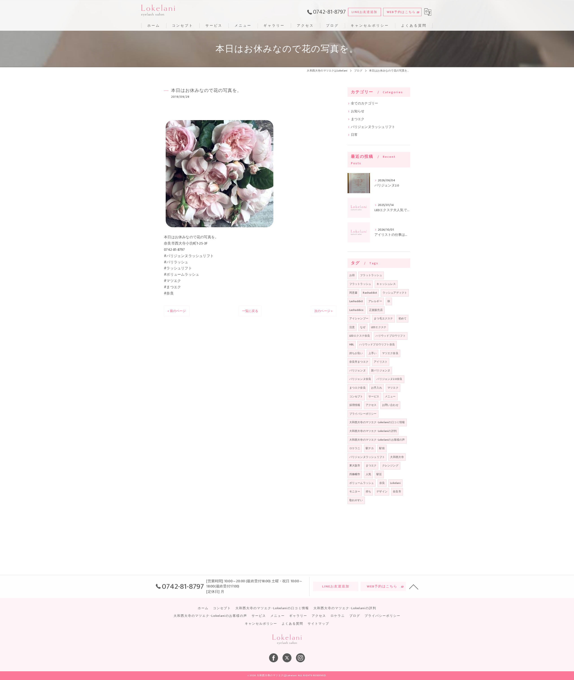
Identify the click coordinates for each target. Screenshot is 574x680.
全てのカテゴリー (364, 103)
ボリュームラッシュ (361, 483)
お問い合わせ (390, 405)
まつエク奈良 (357, 387)
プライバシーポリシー (363, 413)
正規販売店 (376, 310)
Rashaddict (370, 292)
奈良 (382, 483)
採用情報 (354, 405)
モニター (354, 491)
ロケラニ (354, 448)
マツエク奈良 (390, 353)
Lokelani (395, 483)
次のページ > (323, 311)
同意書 (353, 292)
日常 (354, 135)
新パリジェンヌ (380, 370)
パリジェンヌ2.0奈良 (389, 379)
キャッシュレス (386, 284)
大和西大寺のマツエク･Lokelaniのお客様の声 (377, 439)
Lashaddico (356, 310)
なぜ (362, 327)
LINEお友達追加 (364, 12)
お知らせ (358, 111)
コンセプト (356, 396)
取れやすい (356, 500)
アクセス (371, 405)
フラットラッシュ (371, 275)
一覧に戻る (250, 311)
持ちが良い (356, 353)
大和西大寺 (397, 457)
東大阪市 (354, 465)
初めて (402, 318)
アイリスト (380, 361)
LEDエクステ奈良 (359, 336)
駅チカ (370, 448)
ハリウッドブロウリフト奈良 (377, 344)
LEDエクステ (378, 327)
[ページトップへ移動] (413, 586)
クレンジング (390, 465)
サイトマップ (318, 623)
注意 (352, 327)
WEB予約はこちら (401, 12)
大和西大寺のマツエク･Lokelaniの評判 (373, 431)
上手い (372, 353)
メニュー (390, 396)
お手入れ (376, 387)
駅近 (379, 474)
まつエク (358, 119)
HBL (351, 344)
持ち (368, 491)
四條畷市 (354, 474)
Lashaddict (356, 301)
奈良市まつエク (358, 361)
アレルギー (375, 301)
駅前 (382, 448)
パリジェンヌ (357, 370)
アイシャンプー (358, 318)
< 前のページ (176, 311)
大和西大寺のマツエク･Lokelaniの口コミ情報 (377, 422)
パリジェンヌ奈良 (360, 379)
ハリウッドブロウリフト (391, 336)
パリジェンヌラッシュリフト (373, 127)
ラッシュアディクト (395, 292)
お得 (352, 275)
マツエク (392, 387)
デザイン (381, 491)
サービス (373, 396)
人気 (368, 474)
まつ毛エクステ (383, 318)
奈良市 (397, 491)
